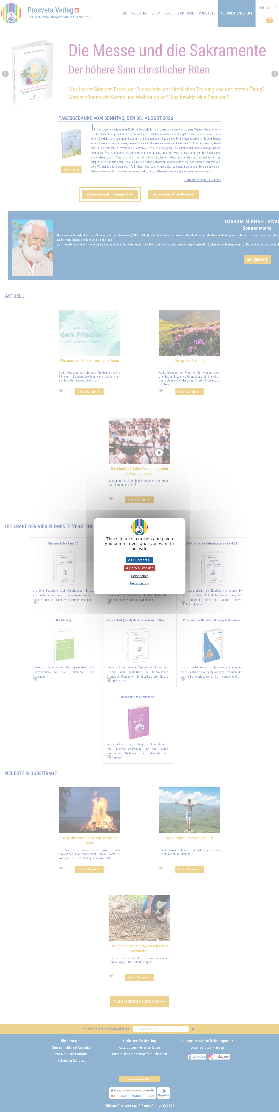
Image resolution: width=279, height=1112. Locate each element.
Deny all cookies (140, 568)
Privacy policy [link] (139, 583)
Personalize (139, 576)
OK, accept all (140, 560)
